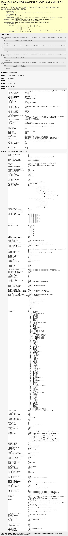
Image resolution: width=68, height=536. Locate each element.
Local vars (7, 43)
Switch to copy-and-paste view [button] (14, 34)
